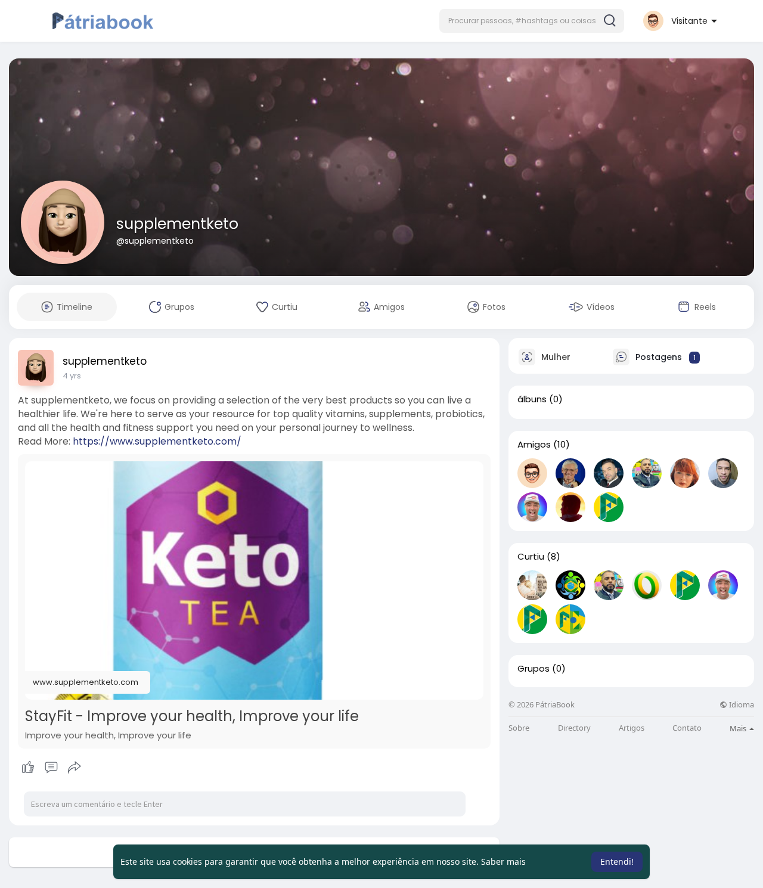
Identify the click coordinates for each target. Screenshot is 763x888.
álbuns (532, 399)
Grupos (533, 668)
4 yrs (72, 375)
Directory (574, 728)
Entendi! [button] (617, 861)
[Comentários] (51, 767)
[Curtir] (51, 767)
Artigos (631, 728)
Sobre (518, 728)
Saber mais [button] (503, 861)
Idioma (740, 705)
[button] (531, 21)
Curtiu (530, 556)
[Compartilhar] (74, 767)
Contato (687, 728)
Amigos (534, 444)
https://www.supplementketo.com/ (157, 441)
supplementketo (177, 223)
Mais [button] (739, 728)
